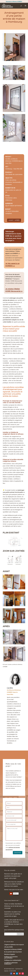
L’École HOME (8, 947)
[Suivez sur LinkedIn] (17, 973)
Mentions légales (9, 954)
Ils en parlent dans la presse (13, 952)
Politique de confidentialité (12, 960)
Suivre (16, 893)
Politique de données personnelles (11, 957)
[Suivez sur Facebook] (11, 973)
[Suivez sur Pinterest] (20, 973)
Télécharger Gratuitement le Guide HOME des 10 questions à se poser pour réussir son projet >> (13, 236)
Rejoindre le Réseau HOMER (13, 949)
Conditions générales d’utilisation (11, 963)
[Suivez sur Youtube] (10, 893)
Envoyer (17, 852)
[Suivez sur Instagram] (23, 973)
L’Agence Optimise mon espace (14, 944)
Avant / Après (14, 220)
